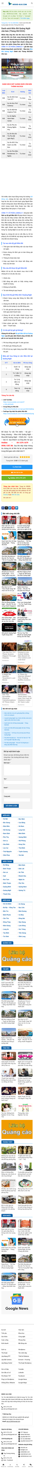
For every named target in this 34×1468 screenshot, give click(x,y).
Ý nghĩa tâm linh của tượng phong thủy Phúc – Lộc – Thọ (25, 1157)
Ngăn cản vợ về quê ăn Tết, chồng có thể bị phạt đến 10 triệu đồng (25, 1063)
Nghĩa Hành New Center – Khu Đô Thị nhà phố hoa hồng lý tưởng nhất (7, 1040)
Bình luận (7, 763)
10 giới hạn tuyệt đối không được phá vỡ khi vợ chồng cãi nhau (8, 1080)
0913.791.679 (7, 1407)
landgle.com (24, 1450)
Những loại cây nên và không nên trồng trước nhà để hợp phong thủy (8, 1157)
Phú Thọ (6, 837)
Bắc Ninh (22, 819)
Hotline (5, 495)
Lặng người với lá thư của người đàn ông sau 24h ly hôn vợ (8, 1063)
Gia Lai (5, 872)
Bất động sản (22, 1343)
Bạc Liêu (21, 907)
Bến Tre (5, 911)
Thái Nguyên (7, 851)
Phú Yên (21, 883)
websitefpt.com (25, 1452)
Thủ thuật (4, 1353)
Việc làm (21, 1330)
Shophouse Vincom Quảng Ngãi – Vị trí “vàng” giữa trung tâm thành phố (24, 1003)
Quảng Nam (23, 887)
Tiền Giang (22, 933)
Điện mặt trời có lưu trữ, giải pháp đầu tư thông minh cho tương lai (8, 1232)
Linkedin (21, 1372)
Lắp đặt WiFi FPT (25, 1436)
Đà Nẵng (6, 865)
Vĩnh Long (22, 936)
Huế (4, 876)
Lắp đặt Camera (6, 1359)
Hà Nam (21, 826)
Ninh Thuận (7, 883)
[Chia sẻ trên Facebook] (3, 508)
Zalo (4, 1460)
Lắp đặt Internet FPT (26, 1441)
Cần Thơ (6, 918)
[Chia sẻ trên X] (6, 508)
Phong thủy (21, 1340)
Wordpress (21, 1349)
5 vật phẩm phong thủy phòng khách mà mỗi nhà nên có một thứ (25, 1174)
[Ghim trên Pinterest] (13, 508)
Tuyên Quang (23, 851)
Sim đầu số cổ (6, 1372)
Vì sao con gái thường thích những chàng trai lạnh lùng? (8, 1098)
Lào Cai (5, 848)
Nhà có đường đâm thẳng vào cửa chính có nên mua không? (8, 1174)
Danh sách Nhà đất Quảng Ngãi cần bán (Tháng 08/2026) (7, 984)
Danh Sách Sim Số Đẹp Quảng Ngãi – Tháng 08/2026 (8, 1249)
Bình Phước (7, 915)
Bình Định (22, 865)
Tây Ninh (6, 933)
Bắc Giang (6, 822)
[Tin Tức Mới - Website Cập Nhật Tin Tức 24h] (17, 3)
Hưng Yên (22, 844)
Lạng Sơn (22, 830)
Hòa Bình (6, 844)
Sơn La (5, 841)
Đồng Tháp (7, 922)
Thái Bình (22, 848)
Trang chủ (4, 23)
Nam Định (6, 833)
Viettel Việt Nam (25, 1434)
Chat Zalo (17, 467)
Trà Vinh (6, 936)
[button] (2, 3)
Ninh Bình (22, 833)
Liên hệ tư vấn (18, 472)
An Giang (22, 904)
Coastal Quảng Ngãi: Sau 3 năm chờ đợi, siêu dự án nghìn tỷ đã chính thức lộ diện (25, 1232)
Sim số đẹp (5, 1369)
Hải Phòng (22, 841)
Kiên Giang (6, 926)
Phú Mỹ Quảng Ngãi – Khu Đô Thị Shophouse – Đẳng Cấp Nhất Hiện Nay (8, 1003)
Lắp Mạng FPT (5, 1356)
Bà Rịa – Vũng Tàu (9, 907)
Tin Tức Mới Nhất (13, 23)
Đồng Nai (22, 918)
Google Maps (22, 1383)
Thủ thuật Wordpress (25, 1363)
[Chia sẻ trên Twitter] (9, 508)
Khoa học (21, 1333)
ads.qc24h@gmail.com (10, 1409)
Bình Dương (22, 911)
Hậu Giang (22, 922)
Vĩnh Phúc (6, 855)
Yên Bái (21, 855)
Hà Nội (5, 819)
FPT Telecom (24, 1432)
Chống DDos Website (8, 1383)
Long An (6, 929)
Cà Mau (21, 915)
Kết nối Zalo (16, 495)
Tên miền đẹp (22, 1353)
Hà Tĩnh (21, 872)
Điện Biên (6, 826)
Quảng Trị (22, 890)
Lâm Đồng (22, 926)
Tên (5, 779)
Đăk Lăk (21, 869)
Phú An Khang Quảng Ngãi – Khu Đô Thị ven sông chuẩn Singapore (25, 1039)
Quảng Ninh (23, 837)
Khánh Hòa (22, 876)
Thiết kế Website (23, 1356)
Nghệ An (21, 879)
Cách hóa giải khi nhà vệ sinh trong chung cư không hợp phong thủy (25, 1207)
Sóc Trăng (22, 929)
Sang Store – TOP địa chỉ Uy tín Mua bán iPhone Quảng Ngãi (8, 1266)
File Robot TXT (6, 1376)
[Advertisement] (17, 177)
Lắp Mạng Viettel (6, 1363)
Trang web (7, 796)
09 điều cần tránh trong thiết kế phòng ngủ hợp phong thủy (8, 1190)
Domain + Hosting (24, 1359)
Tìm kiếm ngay (25, 18)
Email (6, 787)
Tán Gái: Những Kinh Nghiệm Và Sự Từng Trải (7, 1115)
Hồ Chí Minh (7, 904)
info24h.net (23, 1447)
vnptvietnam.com (25, 1454)
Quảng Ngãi (7, 890)
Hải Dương (6, 830)
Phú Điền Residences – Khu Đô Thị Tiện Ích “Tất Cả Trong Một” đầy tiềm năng (25, 985)
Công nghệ (21, 1336)
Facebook (21, 1376)
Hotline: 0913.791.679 (18, 478)
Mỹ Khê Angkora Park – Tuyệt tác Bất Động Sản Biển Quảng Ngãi (8, 1021)
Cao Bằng (22, 822)
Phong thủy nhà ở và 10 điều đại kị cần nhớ (25, 1190)
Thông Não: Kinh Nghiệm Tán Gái (23, 1114)
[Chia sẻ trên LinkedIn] (16, 508)
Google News (22, 1379)
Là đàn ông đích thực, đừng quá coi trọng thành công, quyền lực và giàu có (25, 1081)
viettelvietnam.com (26, 1456)
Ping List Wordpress (7, 1379)
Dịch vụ (3, 1349)
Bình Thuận (7, 869)
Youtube (21, 1369)
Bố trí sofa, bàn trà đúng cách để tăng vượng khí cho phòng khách (8, 1208)
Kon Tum (6, 879)
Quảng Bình (7, 887)
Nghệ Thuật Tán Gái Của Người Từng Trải (24, 1097)
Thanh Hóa (7, 894)
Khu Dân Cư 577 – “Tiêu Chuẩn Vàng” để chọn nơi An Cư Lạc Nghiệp (25, 1022)
